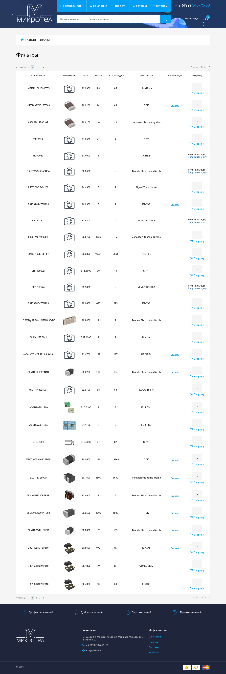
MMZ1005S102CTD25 (38, 460)
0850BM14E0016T (38, 123)
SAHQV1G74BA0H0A (38, 171)
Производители (71, 6)
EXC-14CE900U (38, 478)
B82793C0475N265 (38, 304)
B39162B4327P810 (38, 566)
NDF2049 (38, 156)
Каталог (31, 40)
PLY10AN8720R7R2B (38, 496)
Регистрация (192, 18)
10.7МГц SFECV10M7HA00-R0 (38, 321)
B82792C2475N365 (38, 205)
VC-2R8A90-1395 (38, 425)
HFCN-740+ (38, 221)
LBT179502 (38, 271)
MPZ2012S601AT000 (38, 513)
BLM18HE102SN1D (38, 372)
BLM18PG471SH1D (38, 530)
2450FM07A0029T (38, 237)
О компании (98, 6)
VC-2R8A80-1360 (38, 408)
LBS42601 (38, 442)
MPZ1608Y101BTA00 (38, 106)
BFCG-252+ (38, 287)
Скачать (175, 105)
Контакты (160, 6)
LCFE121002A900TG (38, 89)
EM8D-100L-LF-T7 (38, 254)
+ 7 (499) (192, 5)
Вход (178, 18)
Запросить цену (197, 157)
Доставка (140, 6)
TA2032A (38, 139)
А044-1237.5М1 (38, 338)
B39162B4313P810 (38, 548)
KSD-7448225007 (38, 390)
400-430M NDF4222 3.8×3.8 (38, 355)
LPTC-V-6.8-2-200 (38, 188)
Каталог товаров (69, 19)
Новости (120, 6)
